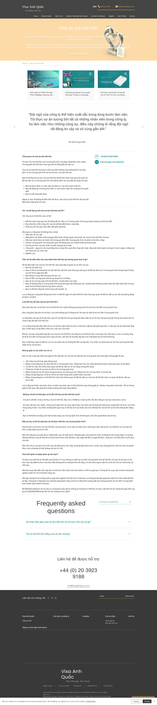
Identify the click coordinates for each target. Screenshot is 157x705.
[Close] (154, 701)
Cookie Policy (108, 686)
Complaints (77, 686)
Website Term (92, 686)
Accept (147, 701)
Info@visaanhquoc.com (78, 585)
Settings (136, 701)
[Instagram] (52, 598)
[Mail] (117, 6)
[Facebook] (48, 598)
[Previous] (14, 127)
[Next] (143, 127)
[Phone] (99, 6)
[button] (122, 16)
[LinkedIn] (55, 598)
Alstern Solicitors (74, 692)
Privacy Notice (63, 686)
